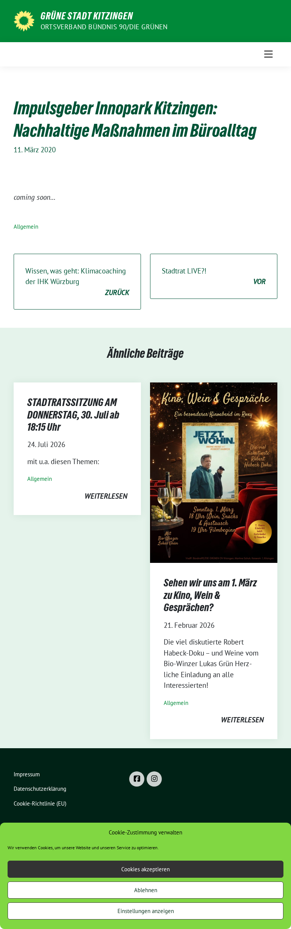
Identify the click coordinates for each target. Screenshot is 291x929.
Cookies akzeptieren (145, 869)
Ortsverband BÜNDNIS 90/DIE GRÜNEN (104, 26)
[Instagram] (154, 779)
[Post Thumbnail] (213, 472)
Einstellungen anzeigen (145, 911)
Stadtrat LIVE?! (214, 276)
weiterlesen (105, 496)
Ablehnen (145, 890)
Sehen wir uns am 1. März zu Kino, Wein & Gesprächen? (210, 595)
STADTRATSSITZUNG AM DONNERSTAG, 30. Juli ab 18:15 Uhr (73, 414)
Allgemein (26, 226)
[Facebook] (136, 779)
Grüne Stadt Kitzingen (87, 16)
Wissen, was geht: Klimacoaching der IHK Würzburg (77, 281)
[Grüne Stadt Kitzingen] (24, 20)
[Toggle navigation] (268, 54)
